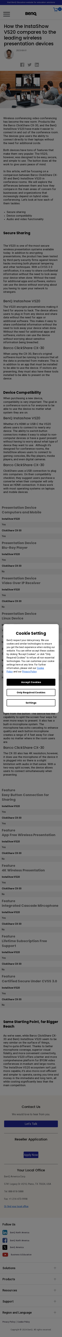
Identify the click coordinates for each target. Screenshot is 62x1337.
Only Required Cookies (31, 692)
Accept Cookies (31, 682)
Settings (31, 702)
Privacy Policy (29, 671)
